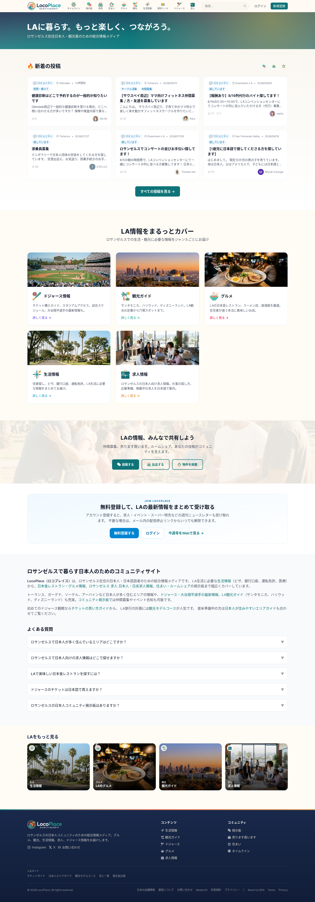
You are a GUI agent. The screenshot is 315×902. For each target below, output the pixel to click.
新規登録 (279, 6)
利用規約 (216, 889)
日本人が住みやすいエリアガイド (250, 608)
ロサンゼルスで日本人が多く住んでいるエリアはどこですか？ (157, 642)
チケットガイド (36, 876)
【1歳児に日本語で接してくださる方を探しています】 (244, 151)
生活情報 (224, 581)
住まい (236, 844)
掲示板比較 (119, 876)
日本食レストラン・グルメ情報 (62, 586)
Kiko (192, 118)
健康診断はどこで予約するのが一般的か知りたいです (69, 98)
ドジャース (172, 844)
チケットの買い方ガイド (90, 608)
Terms (271, 889)
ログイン (260, 6)
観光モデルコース (162, 608)
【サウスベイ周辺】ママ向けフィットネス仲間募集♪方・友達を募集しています (157, 98)
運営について (166, 889)
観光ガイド (172, 837)
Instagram (39, 847)
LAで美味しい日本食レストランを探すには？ (157, 674)
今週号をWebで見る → (186, 533)
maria (280, 113)
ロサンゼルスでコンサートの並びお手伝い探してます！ (157, 151)
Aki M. (103, 118)
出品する (158, 464)
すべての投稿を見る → (157, 191)
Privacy (283, 889)
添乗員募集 (40, 149)
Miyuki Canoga (274, 171)
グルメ (169, 851)
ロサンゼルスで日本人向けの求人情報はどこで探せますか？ (157, 658)
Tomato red (188, 171)
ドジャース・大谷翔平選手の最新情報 (189, 594)
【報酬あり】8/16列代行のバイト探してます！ (244, 95)
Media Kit (201, 889)
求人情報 (171, 858)
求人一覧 (104, 876)
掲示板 (236, 830)
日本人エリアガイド (60, 876)
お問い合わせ (71, 847)
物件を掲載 (189, 464)
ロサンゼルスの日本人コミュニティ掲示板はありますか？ (157, 705)
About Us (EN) (256, 889)
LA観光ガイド (232, 594)
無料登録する (124, 533)
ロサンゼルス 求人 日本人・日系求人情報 (121, 586)
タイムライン (241, 851)
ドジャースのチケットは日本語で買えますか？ (157, 689)
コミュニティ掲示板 (93, 600)
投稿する (128, 464)
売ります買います (244, 837)
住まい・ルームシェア (173, 586)
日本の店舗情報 (146, 889)
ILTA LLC (102, 166)
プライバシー (232, 889)
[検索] (245, 6)
